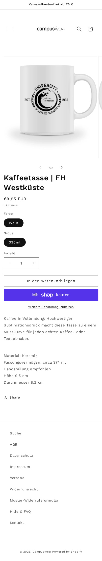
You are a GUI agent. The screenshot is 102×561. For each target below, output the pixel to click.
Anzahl (9, 253)
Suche (15, 433)
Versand (17, 478)
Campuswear (42, 551)
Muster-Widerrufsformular (34, 500)
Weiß (13, 223)
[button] (9, 29)
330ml (15, 242)
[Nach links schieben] (40, 167)
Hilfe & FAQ (20, 511)
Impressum (20, 467)
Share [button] (14, 397)
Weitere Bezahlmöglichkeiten (51, 307)
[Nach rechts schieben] (61, 167)
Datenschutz (21, 455)
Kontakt (17, 523)
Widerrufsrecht (24, 489)
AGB (13, 444)
